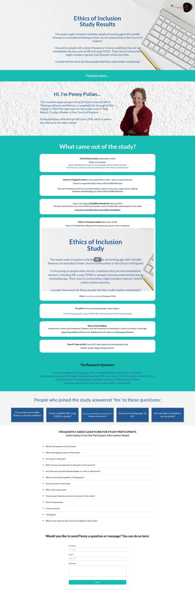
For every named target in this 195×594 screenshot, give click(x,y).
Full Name (72, 546)
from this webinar (90, 296)
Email (71, 554)
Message (73, 563)
